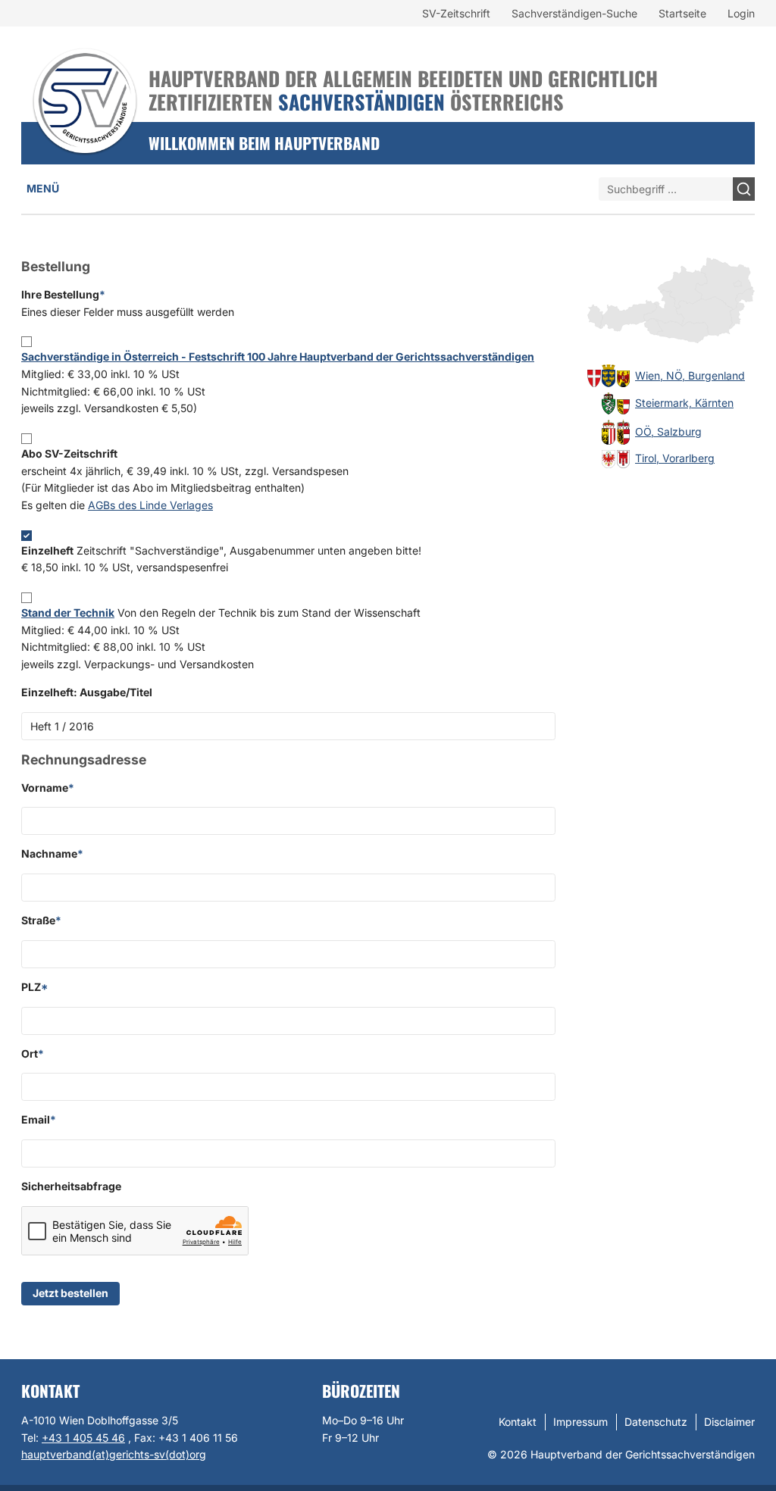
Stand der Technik (67, 612)
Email (38, 1119)
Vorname (47, 787)
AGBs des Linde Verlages (150, 505)
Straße (41, 920)
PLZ (34, 986)
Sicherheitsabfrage (71, 1186)
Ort (32, 1053)
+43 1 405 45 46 (83, 1437)
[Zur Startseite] (85, 81)
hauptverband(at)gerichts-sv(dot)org (113, 1454)
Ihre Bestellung (127, 303)
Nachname (52, 853)
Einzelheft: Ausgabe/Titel (86, 692)
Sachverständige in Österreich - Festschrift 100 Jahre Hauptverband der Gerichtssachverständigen (277, 356)
